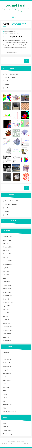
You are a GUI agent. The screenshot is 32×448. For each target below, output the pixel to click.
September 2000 (8, 302)
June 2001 (6, 271)
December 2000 (7, 292)
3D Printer (6, 352)
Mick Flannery (7, 380)
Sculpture (5, 394)
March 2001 (6, 281)
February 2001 (7, 285)
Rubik (4, 390)
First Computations (12, 36)
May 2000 (6, 316)
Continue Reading (11, 52)
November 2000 (7, 295)
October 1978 (7, 333)
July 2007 (6, 257)
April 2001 (6, 278)
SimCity (5, 397)
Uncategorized (7, 404)
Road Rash (6, 387)
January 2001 (7, 288)
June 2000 (6, 313)
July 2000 (6, 309)
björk (4, 356)
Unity (4, 408)
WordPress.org (7, 434)
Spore (4, 401)
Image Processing (8, 370)
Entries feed (6, 427)
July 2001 (6, 268)
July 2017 (6, 243)
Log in (4, 423)
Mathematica (7, 373)
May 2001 (6, 274)
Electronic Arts (7, 363)
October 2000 (7, 299)
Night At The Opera (11, 77)
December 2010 (7, 254)
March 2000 (6, 323)
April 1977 (6, 337)
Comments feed (7, 430)
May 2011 (6, 250)
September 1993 (8, 330)
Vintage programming (11, 34)
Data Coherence (7, 359)
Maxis (4, 377)
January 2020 (7, 240)
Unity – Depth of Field (11, 74)
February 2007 (7, 261)
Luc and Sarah (16, 5)
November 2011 (7, 247)
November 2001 (7, 264)
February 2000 (7, 327)
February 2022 (7, 236)
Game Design (7, 366)
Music (4, 384)
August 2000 (6, 306)
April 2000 (6, 320)
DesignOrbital (14, 443)
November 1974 (7, 340)
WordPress (27, 443)
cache (7, 81)
